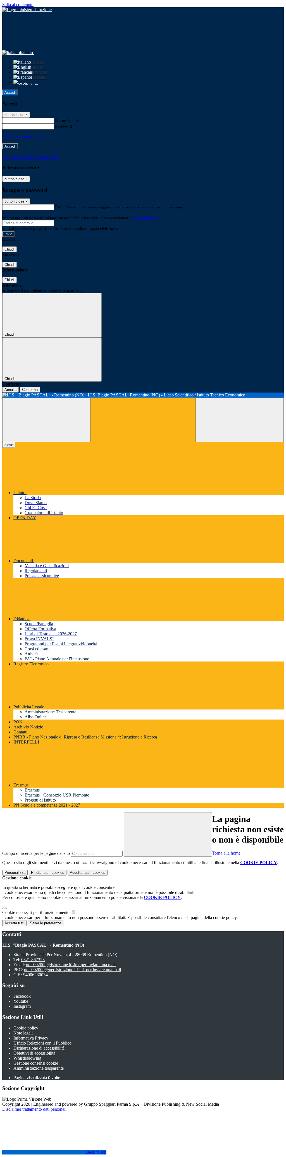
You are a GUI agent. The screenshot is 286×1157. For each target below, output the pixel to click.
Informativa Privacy (30, 1038)
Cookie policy (25, 1028)
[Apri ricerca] (240, 420)
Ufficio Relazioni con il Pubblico (42, 1043)
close (8, 445)
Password (63, 126)
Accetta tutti (87, 872)
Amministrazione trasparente (38, 1068)
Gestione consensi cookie (35, 1063)
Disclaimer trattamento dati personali (34, 1109)
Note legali (23, 1033)
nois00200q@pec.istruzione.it (72, 969)
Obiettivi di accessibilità (34, 1053)
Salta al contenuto (18, 4)
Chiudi (9, 249)
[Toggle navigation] (46, 420)
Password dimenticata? (22, 136)
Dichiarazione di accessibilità (39, 1048)
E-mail (61, 207)
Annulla (10, 390)
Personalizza (14, 872)
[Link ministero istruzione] (27, 9)
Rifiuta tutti (47, 872)
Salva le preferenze (45, 923)
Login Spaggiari (145, 218)
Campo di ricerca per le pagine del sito (36, 853)
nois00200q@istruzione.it (71, 964)
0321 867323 (33, 959)
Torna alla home (226, 853)
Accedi (10, 92)
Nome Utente (67, 120)
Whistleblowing (27, 1058)
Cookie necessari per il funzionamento (36, 912)
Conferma (30, 390)
